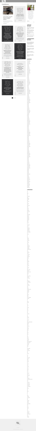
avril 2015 (28, 149)
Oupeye (18, 11)
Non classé (28, 343)
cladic (20, 9)
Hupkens (18, 64)
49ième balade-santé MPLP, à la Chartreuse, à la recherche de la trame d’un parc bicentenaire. (20, 34)
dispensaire (28, 261)
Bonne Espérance (28, 214)
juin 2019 (28, 104)
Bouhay (9, 27)
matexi (21, 64)
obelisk (27, 345)
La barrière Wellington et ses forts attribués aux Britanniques (20, 52)
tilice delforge (28, 397)
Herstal (6, 29)
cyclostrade (28, 254)
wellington (8, 49)
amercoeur (18, 27)
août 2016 (28, 136)
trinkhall (28, 401)
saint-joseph (28, 383)
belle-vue (28, 209)
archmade (28, 199)
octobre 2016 (28, 134)
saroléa (22, 11)
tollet (27, 398)
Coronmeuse (28, 248)
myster (27, 337)
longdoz (19, 30)
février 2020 (28, 97)
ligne (17, 30)
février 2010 (28, 182)
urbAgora (20, 31)
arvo (20, 27)
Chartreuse (18, 9)
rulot (27, 381)
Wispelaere (7, 86)
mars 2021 (28, 88)
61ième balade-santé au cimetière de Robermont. (30, 55)
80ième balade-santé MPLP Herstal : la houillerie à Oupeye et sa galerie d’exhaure (30, 28)
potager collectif (7, 31)
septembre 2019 (28, 102)
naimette (28, 338)
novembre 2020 (28, 91)
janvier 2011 (28, 180)
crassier (22, 9)
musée (27, 336)
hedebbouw (7, 63)
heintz (27, 293)
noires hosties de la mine (29, 341)
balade (27, 204)
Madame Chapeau (29, 54)
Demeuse (28, 260)
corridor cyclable (29, 249)
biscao (27, 212)
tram (27, 399)
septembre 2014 (28, 156)
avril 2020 (28, 95)
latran (9, 29)
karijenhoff (18, 47)
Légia (27, 308)
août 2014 (28, 157)
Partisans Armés (28, 348)
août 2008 (28, 186)
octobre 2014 (28, 155)
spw (27, 392)
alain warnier (28, 196)
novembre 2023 (28, 61)
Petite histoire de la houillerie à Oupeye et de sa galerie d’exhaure (20, 15)
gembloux (8, 28)
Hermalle (28, 294)
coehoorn (19, 83)
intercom (28, 302)
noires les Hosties (28, 342)
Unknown (28, 51)
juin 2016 (28, 137)
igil (27, 300)
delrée (27, 259)
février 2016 (28, 141)
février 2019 (28, 108)
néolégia (28, 340)
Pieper (27, 355)
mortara (6, 30)
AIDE (27, 195)
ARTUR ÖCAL (28, 201)
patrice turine (28, 350)
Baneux (27, 206)
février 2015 (28, 151)
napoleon (22, 30)
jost (27, 306)
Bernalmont (28, 210)
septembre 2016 (28, 135)
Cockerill (28, 242)
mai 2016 (28, 138)
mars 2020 (28, 96)
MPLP (7, 30)
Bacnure (28, 203)
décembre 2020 (28, 90)
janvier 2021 (28, 89)
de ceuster (28, 255)
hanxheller (28, 291)
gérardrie (21, 83)
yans (19, 65)
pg (27, 354)
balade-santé (28, 205)
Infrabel (5, 84)
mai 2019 (28, 105)
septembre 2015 (28, 146)
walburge (9, 65)
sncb (6, 85)
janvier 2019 (28, 109)
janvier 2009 (28, 185)
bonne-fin (28, 215)
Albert (27, 197)
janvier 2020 (28, 98)
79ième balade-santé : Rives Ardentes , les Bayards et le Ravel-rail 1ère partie (30, 32)
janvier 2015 (28, 152)
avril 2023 (28, 65)
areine (27, 200)
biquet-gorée (28, 211)
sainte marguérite (28, 386)
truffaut (28, 402)
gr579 (27, 287)
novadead (28, 344)
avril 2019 (28, 106)
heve (27, 299)
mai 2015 (28, 148)
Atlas (27, 202)
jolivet (27, 305)
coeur (27, 243)
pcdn (27, 351)
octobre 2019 (28, 101)
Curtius (28, 253)
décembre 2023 (28, 60)
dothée (27, 262)
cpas (27, 250)
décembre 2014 (28, 153)
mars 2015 (28, 150)
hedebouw (6, 46)
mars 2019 (28, 107)
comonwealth (28, 246)
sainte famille (28, 385)
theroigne (28, 396)
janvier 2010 (28, 183)
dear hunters (28, 256)
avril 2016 (28, 139)
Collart (28, 244)
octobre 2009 (28, 184)
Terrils (27, 395)
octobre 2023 (28, 62)
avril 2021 (28, 87)
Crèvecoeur (28, 252)
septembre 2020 (28, 93)
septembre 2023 (28, 63)
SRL (27, 393)
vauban (21, 49)
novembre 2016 (28, 133)
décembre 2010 (28, 181)
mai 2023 (28, 64)
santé (27, 387)
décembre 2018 (28, 110)
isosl (27, 304)
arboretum (28, 198)
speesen (27, 391)
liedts (20, 47)
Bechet (10, 61)
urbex (9, 48)
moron (27, 334)
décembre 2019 (28, 99)
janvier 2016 (28, 142)
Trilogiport (28, 400)
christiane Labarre (29, 48)
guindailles (28, 290)
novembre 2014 (28, 154)
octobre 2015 (28, 145)
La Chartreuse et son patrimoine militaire (20, 88)
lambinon (22, 29)
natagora (28, 339)
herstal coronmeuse (29, 297)
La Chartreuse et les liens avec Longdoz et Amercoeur (7, 88)
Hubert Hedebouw (6, 26)
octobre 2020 (28, 92)
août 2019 (28, 103)
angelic (9, 81)
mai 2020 (28, 94)
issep (7, 29)
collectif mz (28, 245)
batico (27, 207)
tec (27, 394)
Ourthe (9, 30)
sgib (27, 389)
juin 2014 (28, 158)
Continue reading (5, 23)
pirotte (20, 11)
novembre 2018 (28, 111)
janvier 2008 (28, 187)
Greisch (28, 288)
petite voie (28, 353)
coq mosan (28, 247)
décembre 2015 (28, 143)
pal (27, 347)
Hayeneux (28, 292)
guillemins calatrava (29, 289)
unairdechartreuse (21, 85)
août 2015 (28, 147)
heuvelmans (28, 298)
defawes (28, 257)
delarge (28, 258)
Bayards (28, 208)
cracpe (27, 251)
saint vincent (28, 382)
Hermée (27, 295)
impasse (9, 83)
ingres (20, 29)
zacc (8, 66)
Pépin (27, 352)
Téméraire (18, 85)
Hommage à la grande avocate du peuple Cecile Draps (30, 49)
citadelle (22, 45)
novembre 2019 (28, 100)
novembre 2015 (28, 144)
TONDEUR (5, 65)
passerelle (28, 349)
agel (27, 194)
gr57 (9, 28)
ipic (10, 63)
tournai (19, 49)
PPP (22, 64)
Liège (22, 47)
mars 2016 (28, 140)
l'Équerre (28, 307)
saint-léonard (5, 48)
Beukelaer (7, 27)
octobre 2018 (28, 112)
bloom (27, 213)
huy (9, 63)
